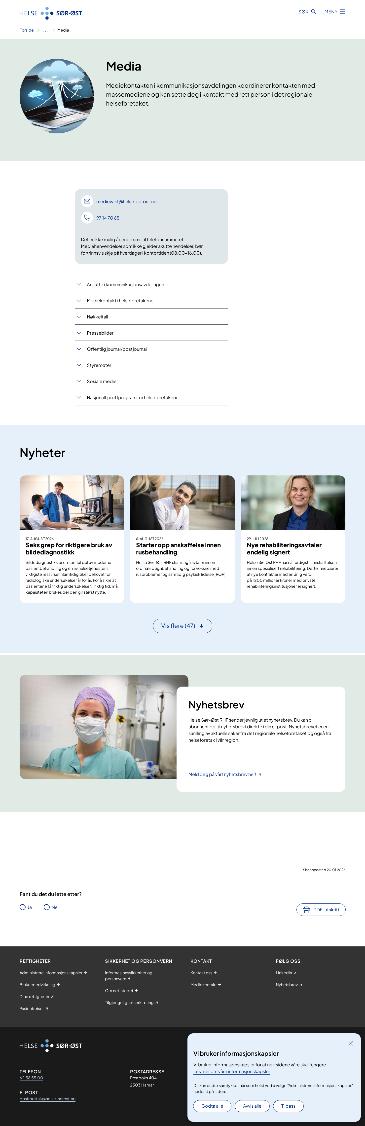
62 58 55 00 (31, 1077)
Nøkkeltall (97, 316)
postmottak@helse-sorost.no (47, 1098)
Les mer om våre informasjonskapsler (231, 1071)
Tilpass (288, 1106)
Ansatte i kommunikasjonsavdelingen (125, 284)
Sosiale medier (102, 381)
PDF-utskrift (326, 909)
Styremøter (99, 365)
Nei (55, 907)
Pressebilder (100, 333)
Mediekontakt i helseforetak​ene (120, 300)
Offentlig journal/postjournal (117, 349)
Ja (30, 907)
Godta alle (212, 1106)
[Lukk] (351, 1043)
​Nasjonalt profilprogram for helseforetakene (133, 397)
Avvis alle (252, 1106)
